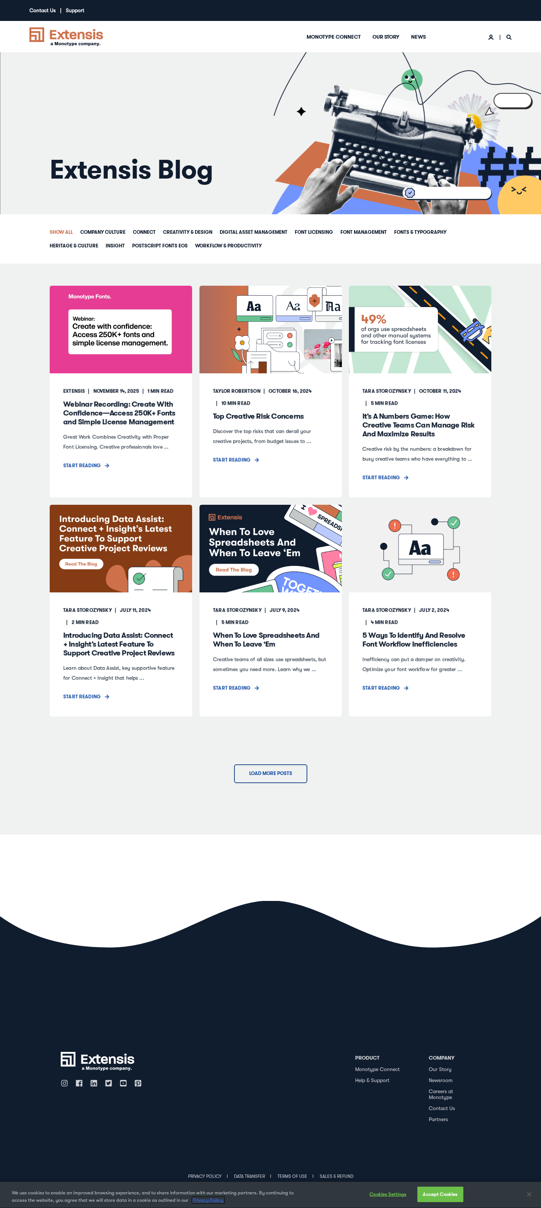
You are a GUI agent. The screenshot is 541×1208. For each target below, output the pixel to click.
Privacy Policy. (208, 1200)
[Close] (529, 1194)
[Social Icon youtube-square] (123, 1083)
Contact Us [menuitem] (42, 10)
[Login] (491, 37)
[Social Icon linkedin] (93, 1083)
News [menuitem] (418, 37)
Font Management (363, 232)
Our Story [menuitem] (385, 37)
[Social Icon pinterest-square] (138, 1083)
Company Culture (102, 232)
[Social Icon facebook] (79, 1083)
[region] (270, 1195)
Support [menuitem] (75, 10)
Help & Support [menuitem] (372, 1080)
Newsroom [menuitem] (441, 1080)
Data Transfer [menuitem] (249, 1176)
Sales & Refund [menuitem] (336, 1176)
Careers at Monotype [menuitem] (441, 1094)
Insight (115, 246)
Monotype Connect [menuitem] (334, 37)
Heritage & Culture (74, 246)
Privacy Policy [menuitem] (205, 1176)
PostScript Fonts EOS (160, 246)
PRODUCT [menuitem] (367, 1057)
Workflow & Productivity (228, 246)
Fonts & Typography (420, 232)
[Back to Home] (66, 36)
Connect (144, 232)
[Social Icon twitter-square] (108, 1083)
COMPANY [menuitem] (442, 1057)
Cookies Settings (387, 1194)
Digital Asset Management (253, 232)
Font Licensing (314, 232)
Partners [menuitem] (438, 1119)
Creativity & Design (187, 232)
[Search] (509, 37)
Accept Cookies (440, 1194)
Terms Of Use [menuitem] (292, 1176)
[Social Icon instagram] (66, 1083)
